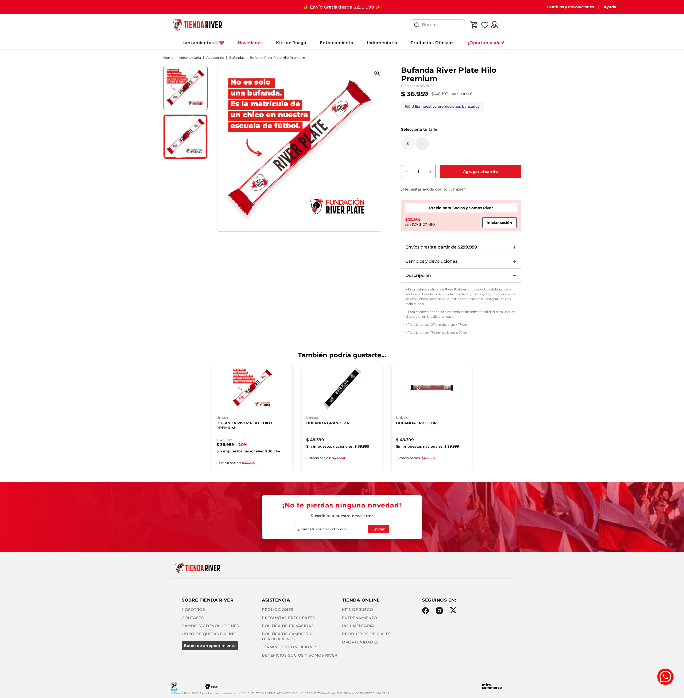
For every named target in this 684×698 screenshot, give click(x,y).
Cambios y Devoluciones (210, 625)
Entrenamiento (336, 42)
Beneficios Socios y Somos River (299, 655)
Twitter (453, 610)
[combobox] (438, 25)
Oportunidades (360, 642)
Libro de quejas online (209, 633)
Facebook (425, 610)
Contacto (193, 617)
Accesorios (215, 57)
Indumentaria (382, 42)
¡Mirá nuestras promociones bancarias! (446, 106)
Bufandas (236, 57)
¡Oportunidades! (486, 42)
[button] (407, 143)
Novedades (250, 42)
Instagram (439, 610)
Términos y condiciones (289, 647)
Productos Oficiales (433, 42)
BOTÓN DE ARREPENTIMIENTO (210, 645)
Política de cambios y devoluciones (287, 636)
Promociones (277, 609)
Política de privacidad (288, 625)
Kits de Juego (291, 42)
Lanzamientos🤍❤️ (203, 42)
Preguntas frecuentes (288, 617)
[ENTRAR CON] (499, 222)
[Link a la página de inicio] (168, 57)
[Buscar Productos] (416, 25)
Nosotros (193, 609)
